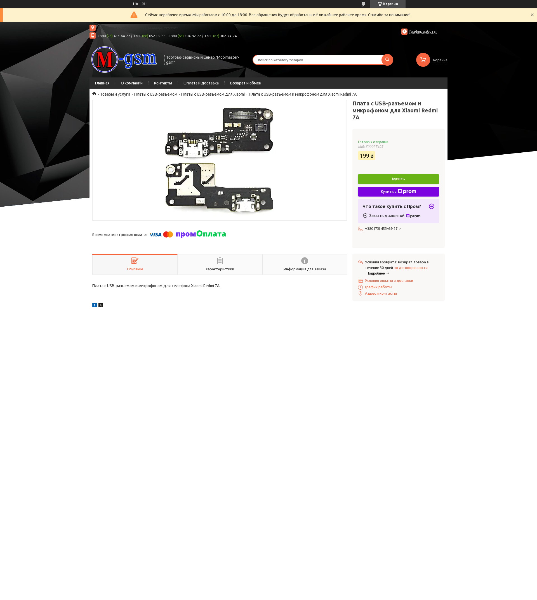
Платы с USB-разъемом (155, 94)
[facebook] (94, 306)
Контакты (163, 83)
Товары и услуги (115, 94)
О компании (132, 83)
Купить (398, 179)
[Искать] (387, 60)
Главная (102, 83)
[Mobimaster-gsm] (124, 59)
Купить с (389, 191)
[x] (100, 306)
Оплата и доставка (201, 83)
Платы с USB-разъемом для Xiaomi (213, 94)
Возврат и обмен (245, 83)
